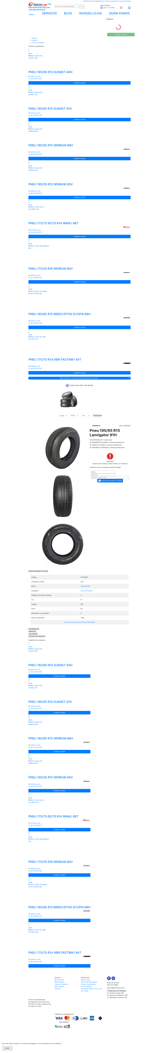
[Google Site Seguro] (59, 1026)
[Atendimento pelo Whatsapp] (79, 1038)
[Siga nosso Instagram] (113, 978)
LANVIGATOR (85, 586)
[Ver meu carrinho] (129, 7)
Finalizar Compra (121, 34)
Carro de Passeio (87, 591)
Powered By (76, 1035)
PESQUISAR (97, 415)
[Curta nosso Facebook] (109, 978)
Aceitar (7, 1048)
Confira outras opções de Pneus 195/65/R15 (79, 622)
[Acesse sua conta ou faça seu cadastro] (121, 7)
